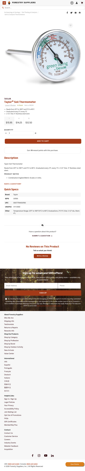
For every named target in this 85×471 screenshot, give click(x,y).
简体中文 (7, 384)
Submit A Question (41, 236)
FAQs (6, 418)
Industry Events (10, 443)
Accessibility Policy (11, 409)
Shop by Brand (9, 344)
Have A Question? (12, 184)
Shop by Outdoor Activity (13, 347)
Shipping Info (9, 321)
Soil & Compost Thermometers (15, 14)
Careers (7, 440)
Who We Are (8, 318)
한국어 (6, 391)
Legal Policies (9, 402)
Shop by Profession (11, 341)
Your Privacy (9, 405)
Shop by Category (11, 337)
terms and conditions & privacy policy (49, 306)
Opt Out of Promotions (12, 415)
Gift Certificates (10, 422)
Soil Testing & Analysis (29, 12)
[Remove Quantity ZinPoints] (6, 133)
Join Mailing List (10, 412)
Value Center (9, 354)
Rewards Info (9, 331)
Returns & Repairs (11, 328)
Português (8, 368)
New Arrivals (9, 350)
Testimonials (9, 324)
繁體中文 (7, 388)
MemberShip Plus (10, 425)
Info (5, 362)
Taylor (7, 99)
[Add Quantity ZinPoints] (35, 133)
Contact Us (8, 433)
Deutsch (7, 375)
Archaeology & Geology (12, 12)
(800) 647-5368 (13, 464)
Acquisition (8, 449)
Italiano (7, 378)
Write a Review (42, 256)
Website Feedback (11, 446)
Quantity (8, 130)
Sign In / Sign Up (10, 399)
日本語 (6, 381)
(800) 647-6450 (32, 464)
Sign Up (43, 293)
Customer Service (11, 436)
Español (7, 365)
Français (7, 371)
